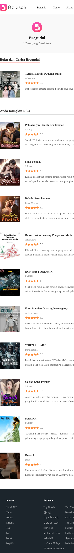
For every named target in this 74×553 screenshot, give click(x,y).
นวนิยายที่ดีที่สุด (52, 543)
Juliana (28, 166)
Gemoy (28, 129)
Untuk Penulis (9, 515)
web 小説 (48, 538)
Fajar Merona (31, 203)
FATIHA (29, 276)
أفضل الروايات (51, 522)
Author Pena (31, 313)
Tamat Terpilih (10, 541)
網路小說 (48, 528)
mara (27, 460)
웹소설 (47, 512)
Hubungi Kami (10, 525)
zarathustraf (30, 239)
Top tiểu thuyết (51, 517)
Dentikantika (31, 350)
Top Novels (49, 507)
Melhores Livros (52, 533)
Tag (7, 533)
